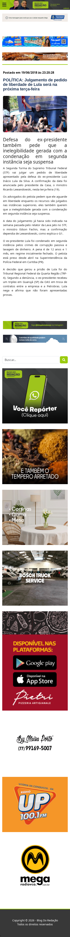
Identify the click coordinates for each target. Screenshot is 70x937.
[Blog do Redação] (35, 4)
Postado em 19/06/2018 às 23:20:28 (28, 72)
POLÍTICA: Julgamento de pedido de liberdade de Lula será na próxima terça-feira (35, 84)
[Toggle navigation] (4, 4)
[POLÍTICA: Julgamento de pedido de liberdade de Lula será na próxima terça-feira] (35, 114)
